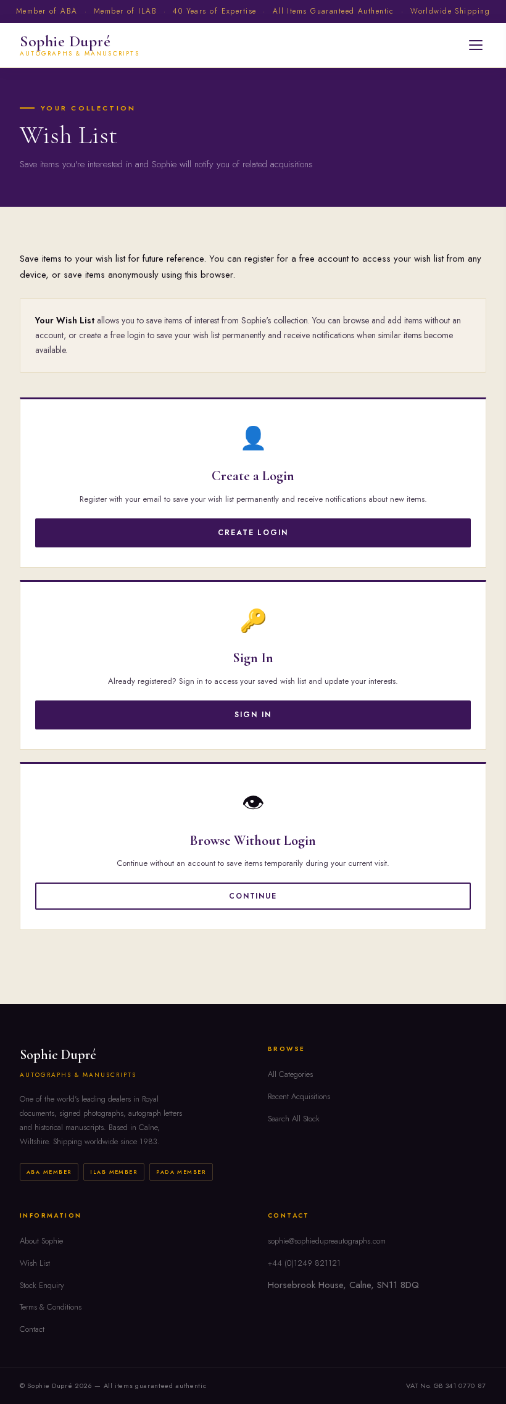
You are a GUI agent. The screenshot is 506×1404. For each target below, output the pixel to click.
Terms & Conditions (50, 1307)
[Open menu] (475, 45)
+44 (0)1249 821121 (304, 1263)
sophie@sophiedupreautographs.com (327, 1241)
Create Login (253, 532)
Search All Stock (294, 1118)
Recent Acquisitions (299, 1096)
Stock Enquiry (42, 1285)
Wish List (35, 1263)
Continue (253, 896)
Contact (32, 1329)
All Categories (290, 1074)
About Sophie (41, 1241)
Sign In (252, 714)
